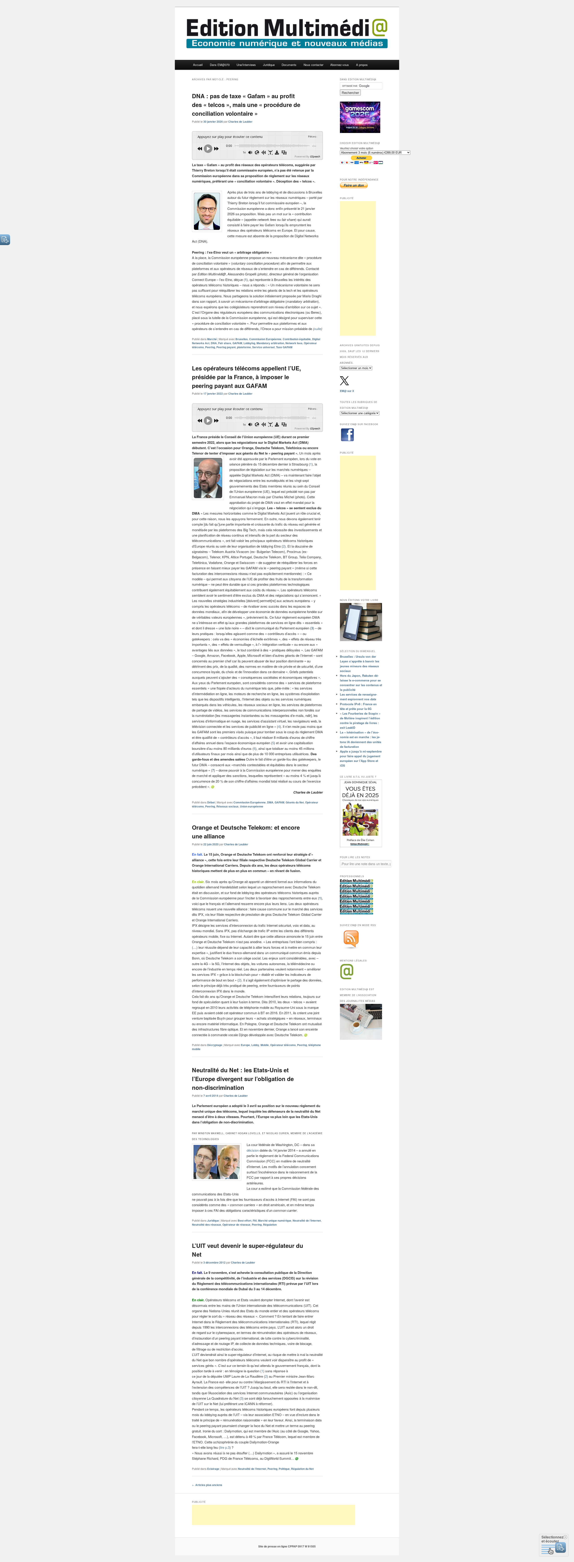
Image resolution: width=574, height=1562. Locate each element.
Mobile (265, 1045)
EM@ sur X (347, 391)
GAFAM (237, 343)
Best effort (244, 1220)
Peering (210, 347)
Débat (211, 802)
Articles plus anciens (207, 1485)
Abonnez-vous (339, 65)
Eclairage (213, 1469)
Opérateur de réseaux (236, 1225)
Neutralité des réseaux (206, 1225)
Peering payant (226, 347)
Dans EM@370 (220, 65)
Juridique (269, 65)
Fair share (224, 343)
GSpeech (315, 156)
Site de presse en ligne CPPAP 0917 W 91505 (287, 1546)
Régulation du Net (302, 1469)
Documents (289, 65)
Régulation (270, 1225)
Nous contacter (313, 65)
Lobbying (249, 343)
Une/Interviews (246, 65)
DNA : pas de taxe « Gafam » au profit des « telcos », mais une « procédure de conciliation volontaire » (246, 104)
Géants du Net (295, 802)
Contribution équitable (297, 339)
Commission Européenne (265, 339)
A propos (362, 65)
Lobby (255, 1045)
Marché (212, 339)
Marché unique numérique (274, 1220)
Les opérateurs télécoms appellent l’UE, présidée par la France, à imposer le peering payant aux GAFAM (246, 377)
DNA (214, 343)
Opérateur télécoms (283, 1045)
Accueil (198, 65)
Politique (284, 1469)
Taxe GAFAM (284, 347)
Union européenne (251, 806)
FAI (255, 1220)
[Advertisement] (358, 268)
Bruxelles (241, 339)
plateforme (244, 347)
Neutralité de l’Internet (307, 1220)
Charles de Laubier (240, 122)
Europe (245, 1045)
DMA (270, 802)
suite (317, 328)
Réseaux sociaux (227, 806)
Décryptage (214, 1045)
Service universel (263, 347)
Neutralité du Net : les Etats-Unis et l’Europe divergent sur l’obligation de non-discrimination (243, 1079)
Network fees (293, 343)
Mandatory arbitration (270, 343)
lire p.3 (225, 1447)
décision (253, 1150)
